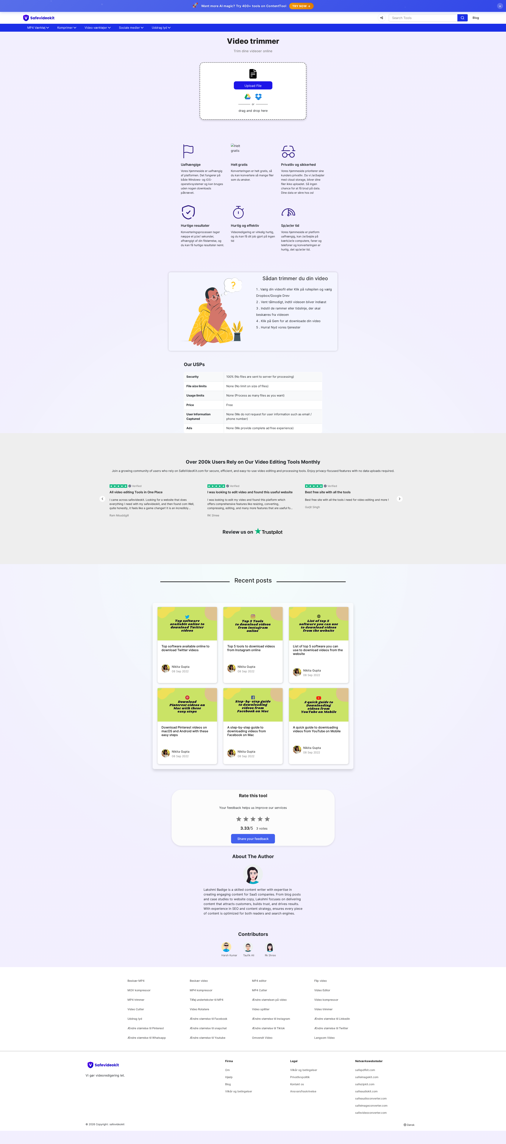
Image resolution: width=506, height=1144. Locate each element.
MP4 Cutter (259, 990)
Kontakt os (297, 1084)
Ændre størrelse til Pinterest (145, 1028)
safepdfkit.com (365, 1070)
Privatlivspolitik (300, 1077)
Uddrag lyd (134, 1018)
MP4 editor (259, 980)
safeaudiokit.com (366, 1091)
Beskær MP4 (135, 980)
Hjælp (229, 1077)
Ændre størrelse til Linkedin (332, 1018)
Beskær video (199, 980)
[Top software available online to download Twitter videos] (187, 623)
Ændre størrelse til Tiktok (268, 1028)
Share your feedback (253, 839)
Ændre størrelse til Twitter (331, 1028)
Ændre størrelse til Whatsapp (146, 1037)
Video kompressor (326, 999)
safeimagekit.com (366, 1077)
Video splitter (260, 1009)
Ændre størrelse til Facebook (208, 1018)
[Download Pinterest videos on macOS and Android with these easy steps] (187, 705)
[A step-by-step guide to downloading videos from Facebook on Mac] (253, 705)
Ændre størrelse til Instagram (271, 1018)
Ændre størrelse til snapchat (208, 1028)
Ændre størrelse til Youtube (207, 1037)
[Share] (382, 18)
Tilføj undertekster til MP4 (206, 999)
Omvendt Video (262, 1037)
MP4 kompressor (201, 990)
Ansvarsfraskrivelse (303, 1091)
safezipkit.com (364, 1084)
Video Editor (322, 990)
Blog (476, 18)
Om (227, 1070)
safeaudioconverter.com (371, 1098)
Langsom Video (324, 1037)
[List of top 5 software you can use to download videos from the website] (318, 623)
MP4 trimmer (135, 999)
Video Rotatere (199, 1009)
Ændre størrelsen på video (269, 999)
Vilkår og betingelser (238, 1091)
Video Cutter (135, 1009)
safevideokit (117, 1124)
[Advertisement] (23, 95)
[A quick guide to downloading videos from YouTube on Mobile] (318, 705)
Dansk (410, 1124)
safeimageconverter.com (371, 1105)
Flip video (320, 980)
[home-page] (46, 18)
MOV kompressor (138, 990)
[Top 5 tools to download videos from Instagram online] (253, 623)
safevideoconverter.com (371, 1112)
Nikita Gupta (181, 667)
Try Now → (301, 6)
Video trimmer (323, 1009)
